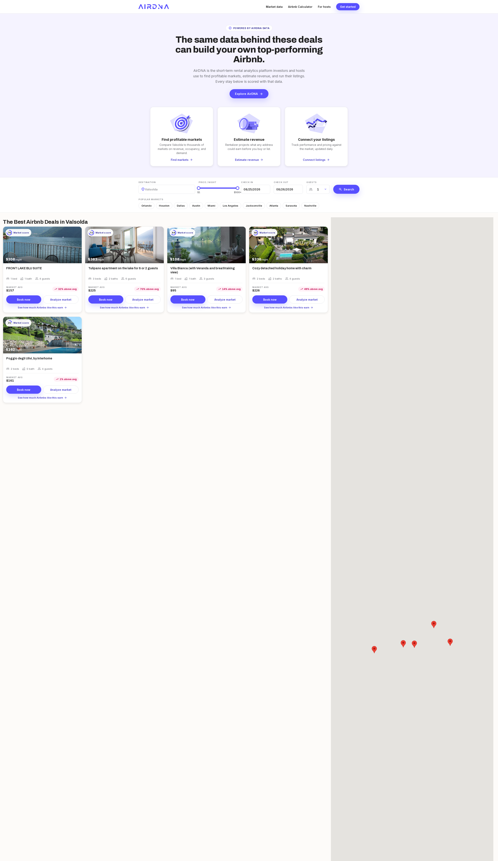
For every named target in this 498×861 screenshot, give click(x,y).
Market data (274, 6)
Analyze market (60, 299)
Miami (211, 205)
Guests (311, 182)
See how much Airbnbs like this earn (42, 307)
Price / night (208, 182)
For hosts (324, 6)
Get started (348, 6)
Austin (196, 205)
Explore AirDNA (249, 94)
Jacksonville (254, 205)
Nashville (310, 205)
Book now (23, 299)
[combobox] (145, 189)
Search (346, 189)
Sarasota (291, 205)
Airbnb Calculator (300, 6)
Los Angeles (230, 205)
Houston (164, 205)
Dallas (181, 205)
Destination (147, 182)
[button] (403, 643)
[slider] (198, 188)
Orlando (146, 205)
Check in (247, 182)
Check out (281, 182)
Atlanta (273, 205)
